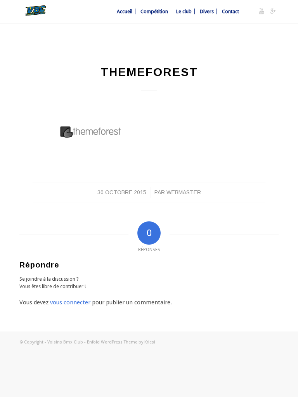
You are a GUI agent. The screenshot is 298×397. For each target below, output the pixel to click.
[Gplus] (273, 11)
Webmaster (183, 192)
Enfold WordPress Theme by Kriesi (121, 342)
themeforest (149, 72)
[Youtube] (261, 11)
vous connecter (70, 302)
